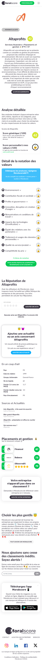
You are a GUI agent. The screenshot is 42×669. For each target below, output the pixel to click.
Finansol (19, 449)
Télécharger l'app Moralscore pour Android (30, 607)
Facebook (26, 645)
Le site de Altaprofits (21, 92)
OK (37, 574)
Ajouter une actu (32, 306)
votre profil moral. (8, 152)
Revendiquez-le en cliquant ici (21, 263)
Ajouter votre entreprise (21, 497)
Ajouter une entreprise (21, 637)
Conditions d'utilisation (11, 657)
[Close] (38, 585)
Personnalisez (27, 3)
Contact (5, 637)
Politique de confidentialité (28, 657)
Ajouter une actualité (21, 352)
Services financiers (13, 45)
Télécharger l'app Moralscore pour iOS (12, 607)
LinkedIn (16, 645)
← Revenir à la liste (10, 29)
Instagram (6, 645)
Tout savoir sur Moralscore (21, 541)
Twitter (35, 645)
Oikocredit (20, 463)
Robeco (18, 457)
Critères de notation (21, 258)
